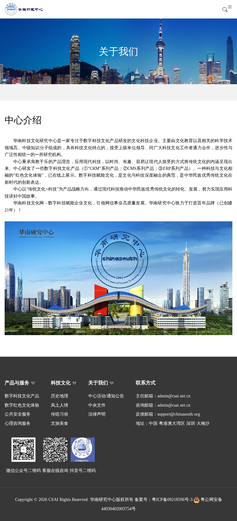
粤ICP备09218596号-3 (172, 499)
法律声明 (97, 414)
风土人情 (59, 405)
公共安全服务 (18, 414)
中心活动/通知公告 (106, 396)
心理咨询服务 (18, 423)
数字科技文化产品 (22, 396)
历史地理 (59, 396)
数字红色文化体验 (22, 405)
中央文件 (97, 405)
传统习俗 (59, 414)
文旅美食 (59, 423)
